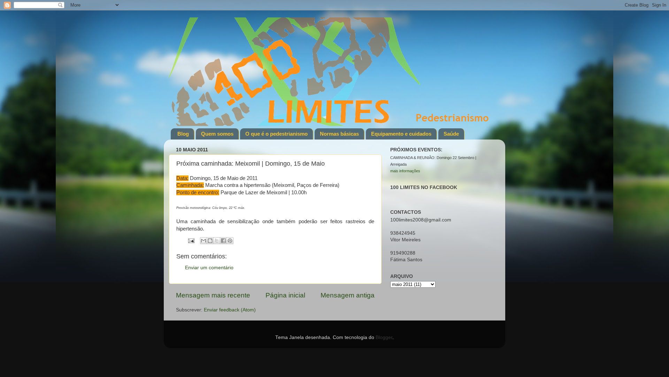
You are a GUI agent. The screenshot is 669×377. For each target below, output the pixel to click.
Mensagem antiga (348, 295)
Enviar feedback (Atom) (230, 309)
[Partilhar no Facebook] (223, 240)
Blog (183, 134)
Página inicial (285, 295)
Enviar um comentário (209, 267)
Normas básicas (339, 134)
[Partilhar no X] (216, 240)
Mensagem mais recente (213, 295)
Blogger (384, 337)
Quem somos (217, 134)
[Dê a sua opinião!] (210, 240)
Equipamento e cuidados (401, 134)
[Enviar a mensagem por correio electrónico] (191, 240)
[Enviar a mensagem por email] (203, 240)
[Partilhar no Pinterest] (229, 240)
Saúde (451, 134)
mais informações (405, 171)
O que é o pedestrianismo (276, 134)
